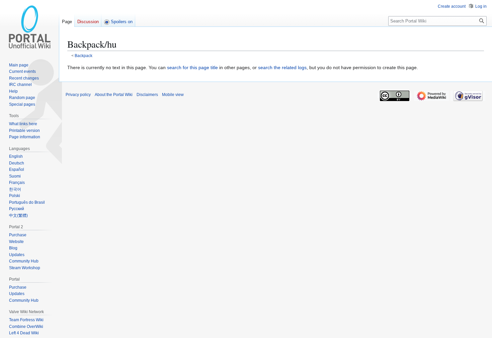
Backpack (83, 55)
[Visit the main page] (29, 27)
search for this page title (192, 67)
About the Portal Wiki (114, 94)
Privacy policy (78, 94)
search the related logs (282, 67)
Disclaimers (147, 94)
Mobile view (173, 94)
